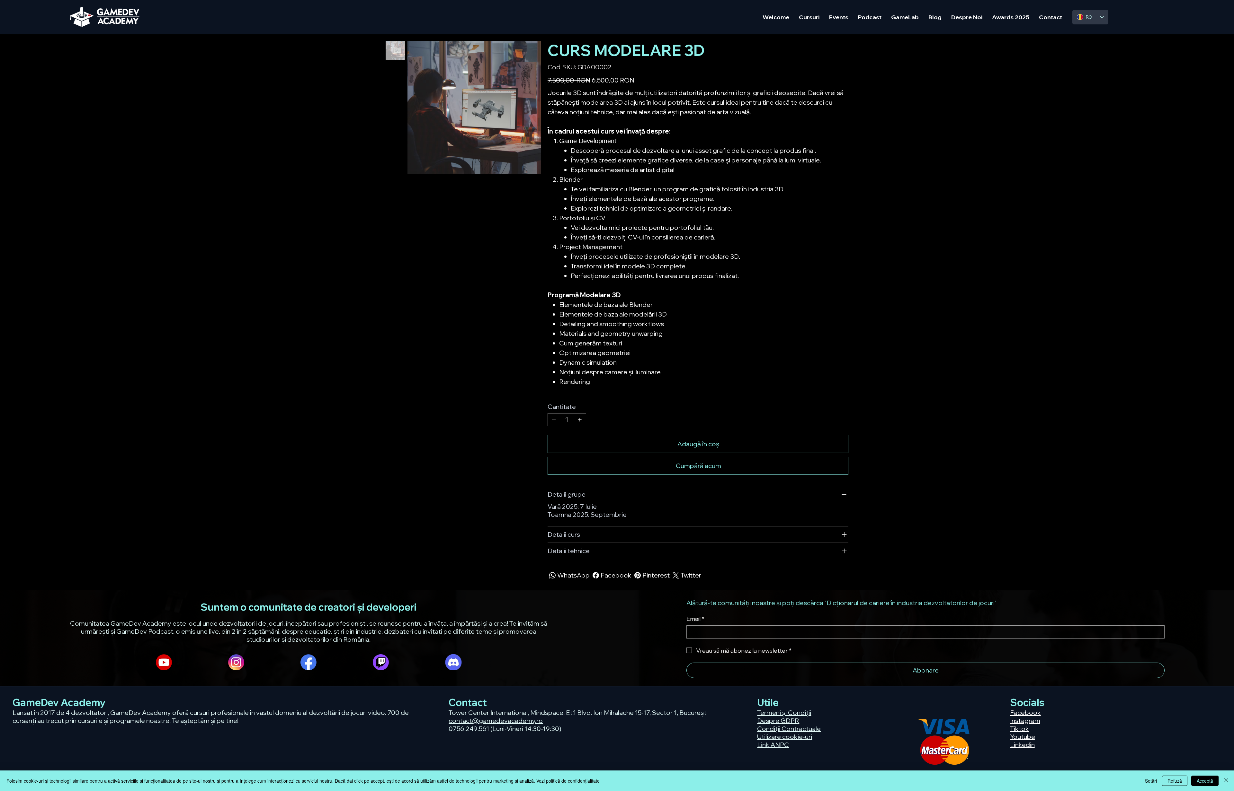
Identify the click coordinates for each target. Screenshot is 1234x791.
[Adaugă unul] (579, 419)
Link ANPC (773, 745)
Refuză (1174, 781)
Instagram (1025, 721)
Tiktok (1019, 729)
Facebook (1025, 712)
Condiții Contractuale (789, 729)
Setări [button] (1151, 781)
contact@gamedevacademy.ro (496, 721)
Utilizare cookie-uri (784, 737)
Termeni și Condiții (784, 712)
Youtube (1022, 737)
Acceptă (1205, 781)
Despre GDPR (778, 721)
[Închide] (1226, 781)
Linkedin (1022, 745)
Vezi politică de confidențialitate (568, 781)
